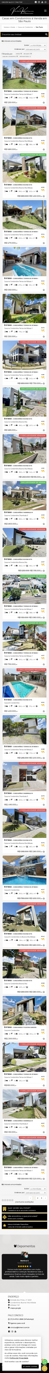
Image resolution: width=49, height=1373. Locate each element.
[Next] (43, 74)
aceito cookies (31, 1366)
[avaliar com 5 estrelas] (12, 1200)
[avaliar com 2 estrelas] (5, 1200)
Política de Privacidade (18, 1358)
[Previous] (6, 74)
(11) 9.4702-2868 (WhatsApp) (22, 1319)
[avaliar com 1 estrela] (3, 1200)
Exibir (26, 45)
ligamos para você (17, 1323)
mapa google (15, 1308)
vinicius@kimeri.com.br (20, 1327)
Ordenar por (19, 49)
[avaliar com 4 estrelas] (10, 1200)
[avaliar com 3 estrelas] (7, 1200)
